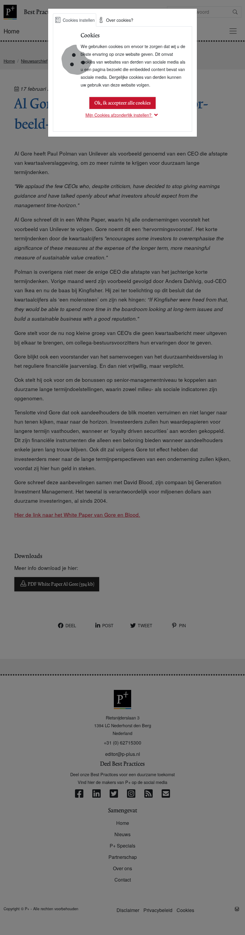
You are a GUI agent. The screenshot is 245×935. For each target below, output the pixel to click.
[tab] (74, 20)
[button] (122, 114)
